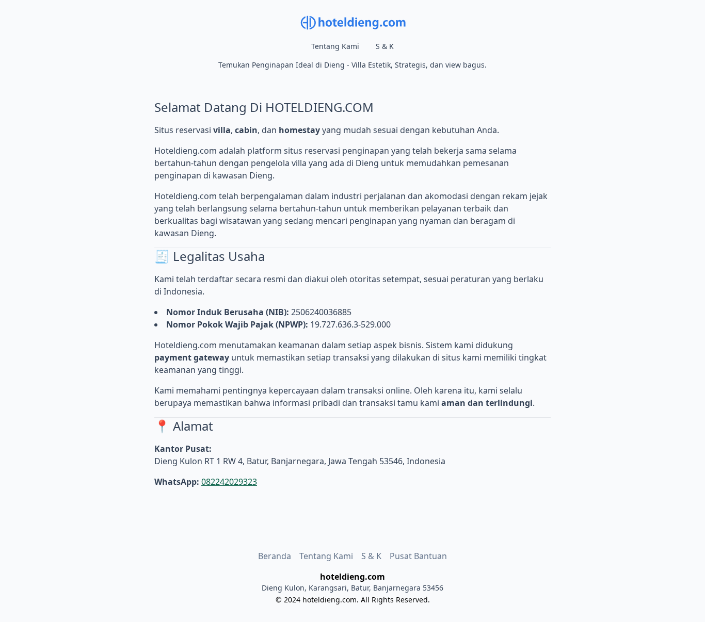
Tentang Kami (335, 46)
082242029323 (229, 481)
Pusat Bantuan (418, 556)
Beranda (274, 556)
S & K (385, 46)
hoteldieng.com (329, 599)
